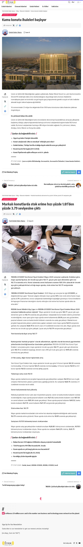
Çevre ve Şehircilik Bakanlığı (31, 161)
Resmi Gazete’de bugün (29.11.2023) (26, 149)
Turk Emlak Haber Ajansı (17, 221)
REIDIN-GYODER (36, 465)
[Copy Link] (16, 25)
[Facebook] (74, 543)
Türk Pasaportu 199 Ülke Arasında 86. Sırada (29, 446)
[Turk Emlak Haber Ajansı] (10, 2)
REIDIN (45, 465)
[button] (3, 2)
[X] (76, 543)
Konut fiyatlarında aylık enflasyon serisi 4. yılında (30, 152)
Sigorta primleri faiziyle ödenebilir (25, 138)
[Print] (19, 25)
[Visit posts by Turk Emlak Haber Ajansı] (5, 221)
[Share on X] (13, 25)
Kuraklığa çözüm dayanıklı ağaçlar (25, 456)
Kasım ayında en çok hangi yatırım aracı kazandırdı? (31, 449)
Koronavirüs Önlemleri (57, 161)
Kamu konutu (15, 164)
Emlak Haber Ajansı (15, 32)
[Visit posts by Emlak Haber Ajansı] (5, 32)
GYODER (51, 465)
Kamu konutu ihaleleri (72, 161)
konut (29, 465)
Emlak (24, 465)
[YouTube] (79, 543)
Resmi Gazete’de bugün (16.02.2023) (26, 453)
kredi (56, 465)
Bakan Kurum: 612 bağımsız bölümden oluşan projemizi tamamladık (37, 442)
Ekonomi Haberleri (9, 14)
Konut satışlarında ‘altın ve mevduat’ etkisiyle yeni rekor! (33, 142)
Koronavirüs (45, 161)
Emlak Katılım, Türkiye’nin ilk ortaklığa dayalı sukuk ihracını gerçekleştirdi (39, 145)
